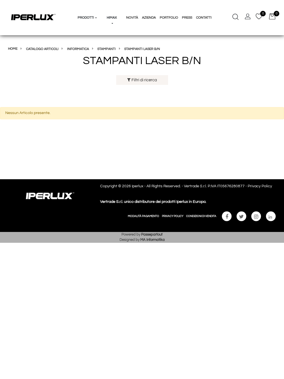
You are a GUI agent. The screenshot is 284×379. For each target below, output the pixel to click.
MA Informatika (152, 240)
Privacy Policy (260, 186)
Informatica (78, 49)
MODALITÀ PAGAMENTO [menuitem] (143, 216)
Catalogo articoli (42, 49)
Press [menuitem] (187, 17)
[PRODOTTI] (87, 7)
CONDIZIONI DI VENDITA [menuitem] (201, 216)
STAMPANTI (106, 49)
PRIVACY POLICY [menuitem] (172, 216)
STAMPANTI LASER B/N (142, 49)
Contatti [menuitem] (204, 17)
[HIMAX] (111, 7)
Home (12, 48)
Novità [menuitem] (132, 17)
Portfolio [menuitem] (169, 17)
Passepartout (152, 234)
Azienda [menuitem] (149, 17)
